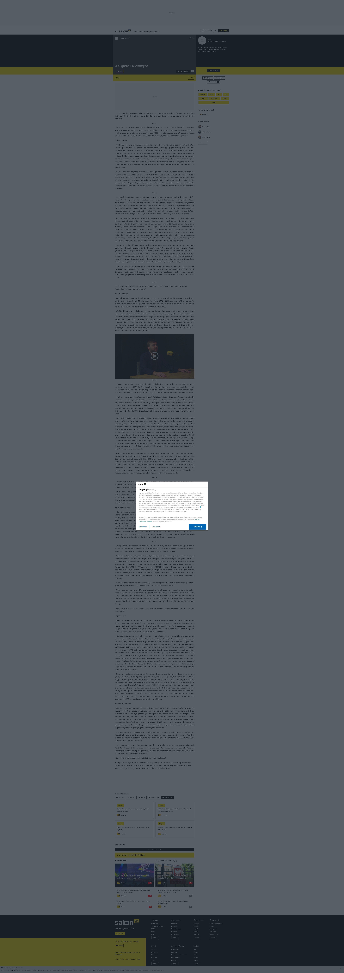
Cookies (149, 521)
